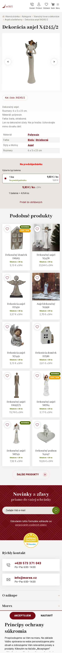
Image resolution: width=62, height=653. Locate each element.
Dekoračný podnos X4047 (45, 452)
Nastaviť (47, 615)
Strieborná (42, 140)
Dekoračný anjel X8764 (46, 403)
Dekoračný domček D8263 (16, 256)
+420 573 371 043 (28, 563)
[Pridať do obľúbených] (7, 229)
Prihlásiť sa (56, 510)
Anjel (31, 145)
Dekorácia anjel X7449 (16, 354)
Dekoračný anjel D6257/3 (16, 403)
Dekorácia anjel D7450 (16, 305)
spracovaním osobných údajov (30, 524)
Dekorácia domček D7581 (45, 354)
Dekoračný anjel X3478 (46, 256)
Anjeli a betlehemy (13, 19)
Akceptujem (22, 615)
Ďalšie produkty (28, 474)
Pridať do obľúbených (31, 202)
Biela (31, 140)
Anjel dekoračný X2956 (46, 305)
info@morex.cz (26, 578)
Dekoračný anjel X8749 (16, 452)
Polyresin (33, 134)
